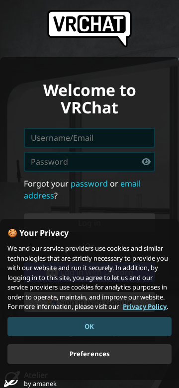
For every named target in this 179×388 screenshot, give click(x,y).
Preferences (89, 353)
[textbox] (89, 162)
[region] (89, 299)
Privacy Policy (145, 306)
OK (89, 326)
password (89, 183)
